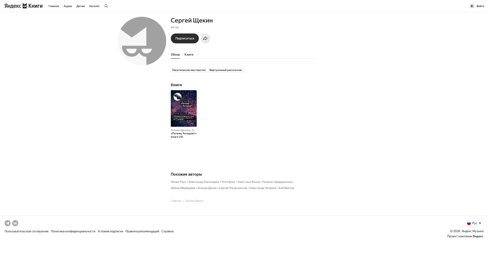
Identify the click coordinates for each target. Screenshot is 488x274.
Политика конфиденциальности (73, 231)
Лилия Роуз (178, 182)
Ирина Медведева (183, 188)
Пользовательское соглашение (27, 231)
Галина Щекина (181, 130)
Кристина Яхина (249, 182)
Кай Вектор (286, 188)
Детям (80, 6)
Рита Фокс (229, 182)
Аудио (68, 6)
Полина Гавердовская (277, 182)
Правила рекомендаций (142, 231)
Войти (480, 6)
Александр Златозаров (203, 182)
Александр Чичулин (263, 188)
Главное (54, 6)
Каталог (94, 6)
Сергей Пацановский (233, 188)
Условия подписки (110, 231)
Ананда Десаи (207, 188)
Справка (167, 231)
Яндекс (478, 236)
